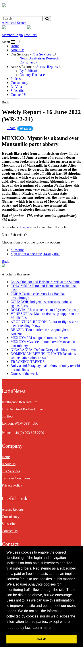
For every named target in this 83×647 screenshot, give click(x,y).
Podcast (16, 79)
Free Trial (30, 35)
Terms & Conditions (16, 478)
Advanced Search (14, 23)
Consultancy (28, 62)
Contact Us (18, 95)
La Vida (16, 87)
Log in (24, 227)
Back (5, 102)
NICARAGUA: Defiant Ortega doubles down (43, 350)
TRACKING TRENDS (27, 362)
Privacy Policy (12, 485)
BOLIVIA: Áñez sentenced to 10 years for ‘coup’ (45, 310)
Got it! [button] (41, 639)
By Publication (29, 71)
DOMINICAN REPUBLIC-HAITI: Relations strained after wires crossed (43, 356)
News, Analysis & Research (39, 58)
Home (15, 46)
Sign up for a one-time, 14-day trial (35, 254)
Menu (6, 42)
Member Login (12, 35)
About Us (17, 50)
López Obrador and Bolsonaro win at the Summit (45, 282)
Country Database (32, 75)
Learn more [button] (42, 627)
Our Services (20, 54)
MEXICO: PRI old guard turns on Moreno (40, 338)
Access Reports (22, 67)
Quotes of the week (24, 374)
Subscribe (17, 91)
